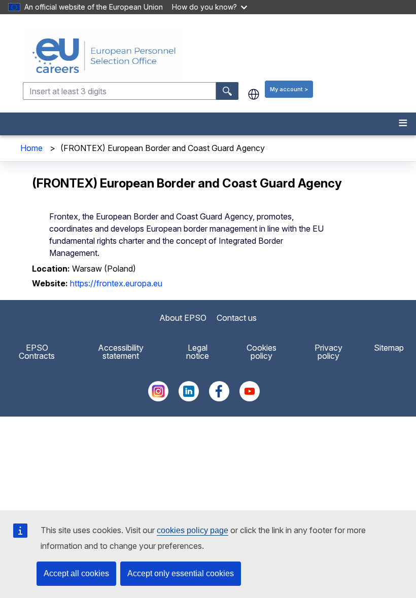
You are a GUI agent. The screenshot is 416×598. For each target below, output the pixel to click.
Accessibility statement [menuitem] (121, 352)
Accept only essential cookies (180, 573)
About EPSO (182, 318)
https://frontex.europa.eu (116, 283)
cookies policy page (192, 530)
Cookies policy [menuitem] (261, 352)
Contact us (237, 318)
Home (31, 148)
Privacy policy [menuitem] (328, 352)
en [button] (253, 94)
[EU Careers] (218, 55)
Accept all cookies (76, 573)
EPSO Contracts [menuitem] (37, 352)
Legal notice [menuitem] (197, 352)
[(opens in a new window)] (158, 398)
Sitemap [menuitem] (389, 348)
